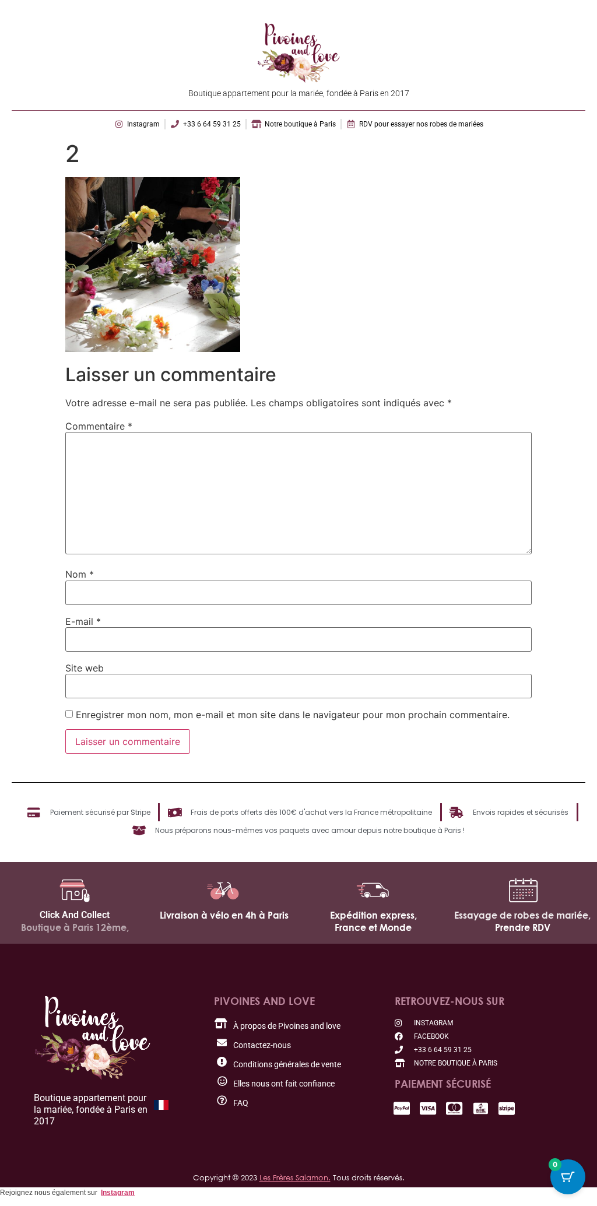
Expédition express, (373, 915)
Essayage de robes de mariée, (522, 915)
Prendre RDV (522, 927)
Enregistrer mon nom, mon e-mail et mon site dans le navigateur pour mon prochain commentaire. (293, 714)
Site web (84, 668)
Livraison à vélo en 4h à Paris (224, 915)
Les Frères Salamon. (295, 1177)
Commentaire (98, 426)
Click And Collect (75, 914)
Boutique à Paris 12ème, (75, 927)
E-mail (83, 621)
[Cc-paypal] (402, 1108)
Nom (79, 574)
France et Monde (373, 927)
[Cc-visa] (428, 1108)
